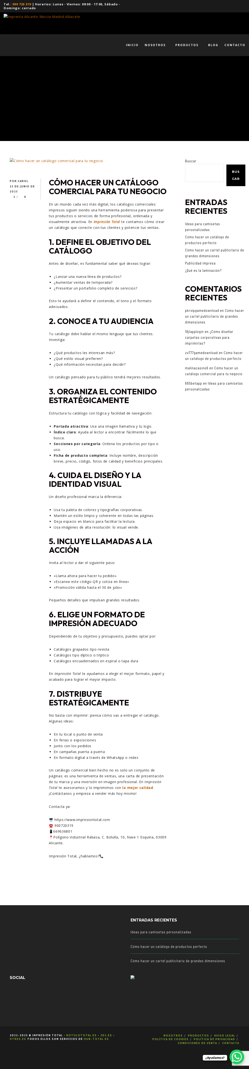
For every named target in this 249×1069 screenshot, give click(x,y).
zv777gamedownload (201, 352)
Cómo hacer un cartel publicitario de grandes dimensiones (214, 316)
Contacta (230, 1043)
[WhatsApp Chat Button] (237, 1057)
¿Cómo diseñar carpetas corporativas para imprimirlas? (209, 337)
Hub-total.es (96, 1039)
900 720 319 (21, 4)
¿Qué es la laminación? (203, 270)
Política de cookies (170, 1039)
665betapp (193, 383)
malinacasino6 (196, 368)
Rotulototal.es (81, 1035)
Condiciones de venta (197, 1043)
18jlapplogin (194, 331)
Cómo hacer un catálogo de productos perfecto (169, 946)
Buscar (190, 161)
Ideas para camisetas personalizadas (161, 932)
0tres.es (18, 1039)
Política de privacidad (214, 1039)
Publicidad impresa (200, 263)
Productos (198, 1035)
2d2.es (106, 1035)
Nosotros (173, 1035)
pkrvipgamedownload (202, 310)
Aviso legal (224, 1035)
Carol (23, 181)
